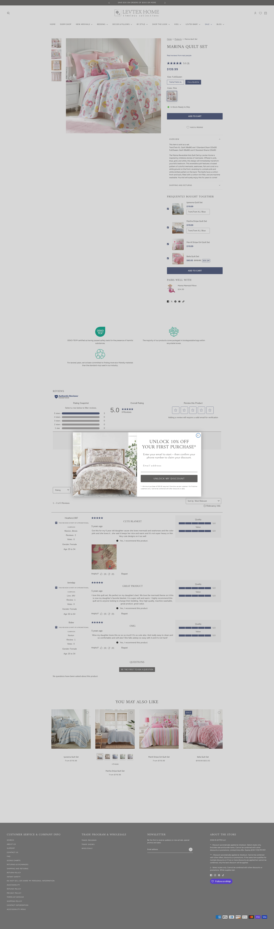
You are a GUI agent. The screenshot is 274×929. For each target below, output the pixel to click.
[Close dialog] (198, 435)
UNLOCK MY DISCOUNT (169, 478)
